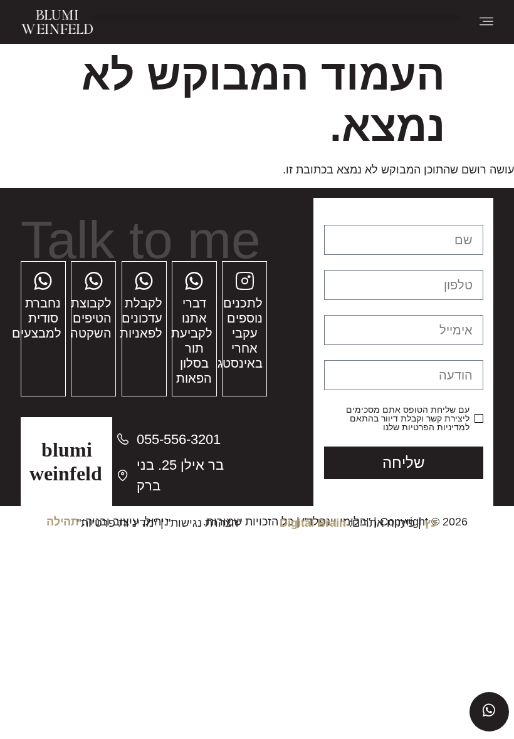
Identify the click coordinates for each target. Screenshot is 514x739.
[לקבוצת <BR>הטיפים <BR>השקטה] (94, 281)
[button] (276, 17)
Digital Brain (313, 523)
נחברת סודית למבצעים (36, 318)
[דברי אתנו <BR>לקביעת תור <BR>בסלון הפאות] (194, 281)
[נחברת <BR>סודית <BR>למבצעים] (43, 281)
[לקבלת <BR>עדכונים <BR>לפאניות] (144, 281)
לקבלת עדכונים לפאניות (141, 318)
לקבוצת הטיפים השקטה (91, 318)
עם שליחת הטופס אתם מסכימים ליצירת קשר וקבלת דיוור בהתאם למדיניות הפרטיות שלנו (407, 418)
